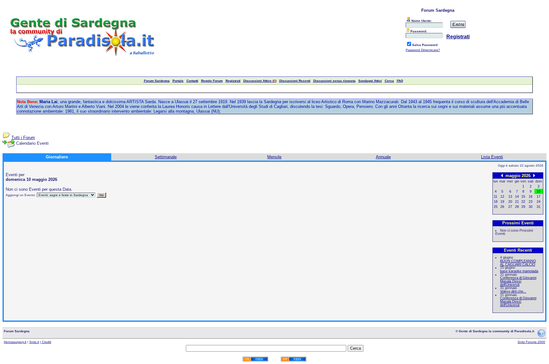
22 (523, 201)
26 (502, 206)
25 (496, 206)
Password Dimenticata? (423, 50)
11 (495, 196)
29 (523, 206)
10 (538, 191)
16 (530, 196)
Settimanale (166, 157)
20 (510, 201)
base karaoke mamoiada (519, 271)
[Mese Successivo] (534, 175)
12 (502, 196)
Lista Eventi (492, 157)
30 (530, 206)
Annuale (383, 157)
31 (538, 206)
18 (496, 201)
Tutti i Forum (23, 137)
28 (517, 206)
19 (502, 201)
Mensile (274, 157)
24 (538, 201)
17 (538, 196)
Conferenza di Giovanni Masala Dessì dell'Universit (518, 281)
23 (530, 201)
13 (510, 196)
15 (523, 196)
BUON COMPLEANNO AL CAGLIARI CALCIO (518, 262)
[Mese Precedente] (502, 175)
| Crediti (45, 342)
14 (517, 196)
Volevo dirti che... (513, 291)
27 (510, 206)
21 (517, 201)
